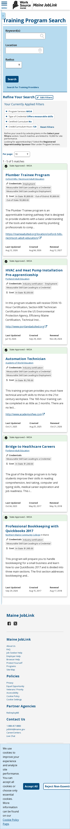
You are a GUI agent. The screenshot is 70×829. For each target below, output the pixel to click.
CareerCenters (14, 732)
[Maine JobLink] (35, 5)
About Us (11, 646)
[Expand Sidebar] (3, 15)
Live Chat (11, 736)
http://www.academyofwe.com (24, 414)
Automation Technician (26, 359)
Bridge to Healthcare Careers (30, 446)
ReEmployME (13, 712)
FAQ (8, 649)
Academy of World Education (19, 362)
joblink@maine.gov (16, 729)
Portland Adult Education (17, 278)
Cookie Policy (13, 696)
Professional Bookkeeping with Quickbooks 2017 (32, 528)
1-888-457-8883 (14, 725)
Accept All (31, 786)
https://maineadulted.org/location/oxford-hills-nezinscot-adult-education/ (34, 236)
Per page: (8, 154)
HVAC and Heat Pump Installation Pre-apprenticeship (34, 272)
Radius (10, 59)
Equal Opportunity (15, 686)
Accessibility (12, 692)
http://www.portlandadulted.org (25, 326)
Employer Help (14, 656)
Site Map (11, 669)
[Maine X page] (15, 623)
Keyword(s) (13, 30)
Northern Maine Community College (23, 534)
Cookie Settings (14, 699)
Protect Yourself (14, 662)
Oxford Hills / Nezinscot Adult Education (25, 178)
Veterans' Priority (15, 689)
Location (11, 45)
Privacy (10, 682)
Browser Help (13, 659)
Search (12, 79)
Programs (11, 666)
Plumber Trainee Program (28, 175)
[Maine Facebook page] (9, 623)
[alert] (35, 167)
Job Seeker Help (14, 652)
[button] (4, 5)
